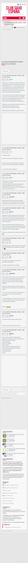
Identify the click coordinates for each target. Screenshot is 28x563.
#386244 (5, 196)
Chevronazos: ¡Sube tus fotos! (11, 493)
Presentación (11, 439)
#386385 (5, 242)
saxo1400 (11, 315)
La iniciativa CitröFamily (8, 503)
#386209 (5, 79)
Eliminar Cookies (7, 490)
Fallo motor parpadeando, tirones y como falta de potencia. (12, 63)
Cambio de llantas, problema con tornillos (17, 434)
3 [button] (23, 393)
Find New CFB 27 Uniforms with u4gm (16, 448)
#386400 (5, 256)
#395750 (5, 273)
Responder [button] (5, 71)
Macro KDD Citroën (8, 495)
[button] (19, 18)
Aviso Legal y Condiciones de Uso (11, 485)
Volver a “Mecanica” (6, 398)
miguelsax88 (12, 273)
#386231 (5, 151)
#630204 (5, 333)
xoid (10, 256)
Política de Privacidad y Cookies (11, 487)
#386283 (5, 211)
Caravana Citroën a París (8, 498)
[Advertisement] (14, 46)
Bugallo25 (11, 333)
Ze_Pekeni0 (11, 196)
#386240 (5, 177)
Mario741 (11, 211)
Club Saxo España (14, 10)
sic (10, 242)
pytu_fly (11, 79)
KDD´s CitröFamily (8, 500)
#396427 (5, 315)
